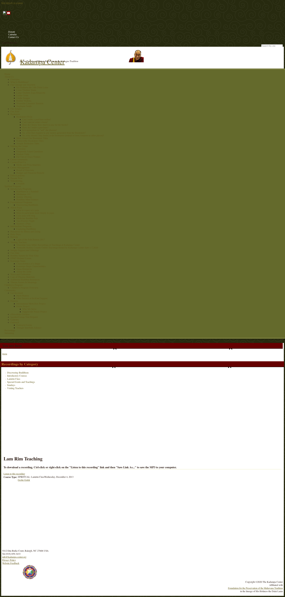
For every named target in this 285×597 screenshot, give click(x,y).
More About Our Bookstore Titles (32, 138)
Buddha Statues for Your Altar (24, 255)
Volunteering (16, 181)
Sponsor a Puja (23, 223)
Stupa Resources (24, 269)
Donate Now (16, 178)
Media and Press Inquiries (28, 165)
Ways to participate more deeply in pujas (35, 213)
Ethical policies (17, 175)
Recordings (9, 330)
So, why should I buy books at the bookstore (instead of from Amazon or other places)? (63, 135)
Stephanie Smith (24, 106)
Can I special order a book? (35, 122)
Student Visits (22, 154)
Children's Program (13, 285)
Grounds (20, 183)
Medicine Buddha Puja (27, 218)
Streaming (9, 333)
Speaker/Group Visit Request (24, 317)
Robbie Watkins (23, 101)
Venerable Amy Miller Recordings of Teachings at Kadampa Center (48, 245)
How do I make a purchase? (35, 127)
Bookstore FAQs (24, 117)
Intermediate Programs (20, 226)
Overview (15, 79)
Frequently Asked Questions (29, 151)
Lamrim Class (13, 378)
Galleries (14, 319)
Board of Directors (25, 170)
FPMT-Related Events (20, 258)
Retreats (14, 237)
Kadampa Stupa (17, 261)
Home (7, 74)
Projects (14, 301)
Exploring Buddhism (26, 229)
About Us (9, 76)
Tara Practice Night (25, 221)
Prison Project (22, 306)
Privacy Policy (9, 560)
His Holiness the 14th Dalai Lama (32, 87)
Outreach (14, 322)
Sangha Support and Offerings (24, 250)
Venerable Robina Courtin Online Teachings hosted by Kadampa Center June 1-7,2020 (57, 247)
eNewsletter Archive (20, 314)
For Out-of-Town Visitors (28, 157)
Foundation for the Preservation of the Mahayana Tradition (255, 588)
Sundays (11, 385)
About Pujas (16, 207)
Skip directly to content (12, 2)
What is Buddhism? (19, 82)
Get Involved (16, 293)
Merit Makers (22, 295)
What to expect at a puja (27, 210)
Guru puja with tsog (25, 215)
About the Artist (23, 271)
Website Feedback (10, 563)
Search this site (9, 42)
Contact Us (13, 37)
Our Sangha (16, 109)
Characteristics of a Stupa (28, 263)
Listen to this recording (14, 473)
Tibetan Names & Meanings (23, 282)
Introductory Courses (17, 375)
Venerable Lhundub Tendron (29, 103)
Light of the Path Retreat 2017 (30, 239)
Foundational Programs (21, 202)
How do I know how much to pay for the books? (45, 125)
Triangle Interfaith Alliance (28, 327)
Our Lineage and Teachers (22, 85)
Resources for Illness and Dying (25, 231)
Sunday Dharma (24, 197)
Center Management (19, 167)
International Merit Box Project (30, 303)
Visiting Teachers (18, 242)
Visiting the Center (19, 146)
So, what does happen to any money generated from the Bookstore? (54, 133)
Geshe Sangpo (23, 98)
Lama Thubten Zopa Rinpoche (30, 93)
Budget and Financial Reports (30, 173)
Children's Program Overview (24, 287)
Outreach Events (24, 325)
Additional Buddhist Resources (25, 279)
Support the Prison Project (34, 311)
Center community (19, 159)
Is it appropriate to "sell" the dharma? (39, 130)
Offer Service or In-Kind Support (32, 298)
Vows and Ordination (20, 274)
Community (10, 290)
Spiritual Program (12, 186)
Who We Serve (29, 309)
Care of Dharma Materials (22, 277)
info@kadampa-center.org (14, 556)
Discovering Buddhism (27, 205)
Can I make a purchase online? (36, 119)
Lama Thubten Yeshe (26, 90)
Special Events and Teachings (21, 381)
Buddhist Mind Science (27, 199)
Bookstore (15, 114)
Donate (11, 32)
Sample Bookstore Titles (27, 143)
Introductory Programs (20, 189)
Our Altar (14, 111)
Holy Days (15, 234)
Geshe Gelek (22, 95)
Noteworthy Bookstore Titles (29, 141)
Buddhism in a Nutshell (27, 191)
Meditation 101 (23, 194)
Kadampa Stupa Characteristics (31, 266)
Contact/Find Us (18, 162)
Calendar (12, 34)
